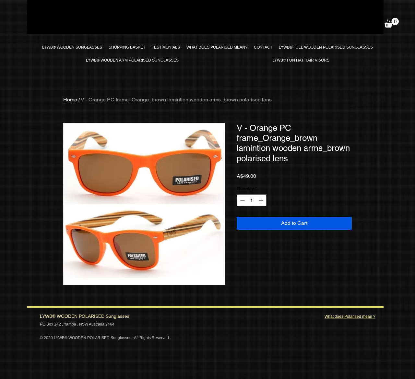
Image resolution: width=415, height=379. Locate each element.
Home (70, 100)
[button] (391, 23)
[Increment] (261, 200)
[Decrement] (242, 200)
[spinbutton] (251, 200)
